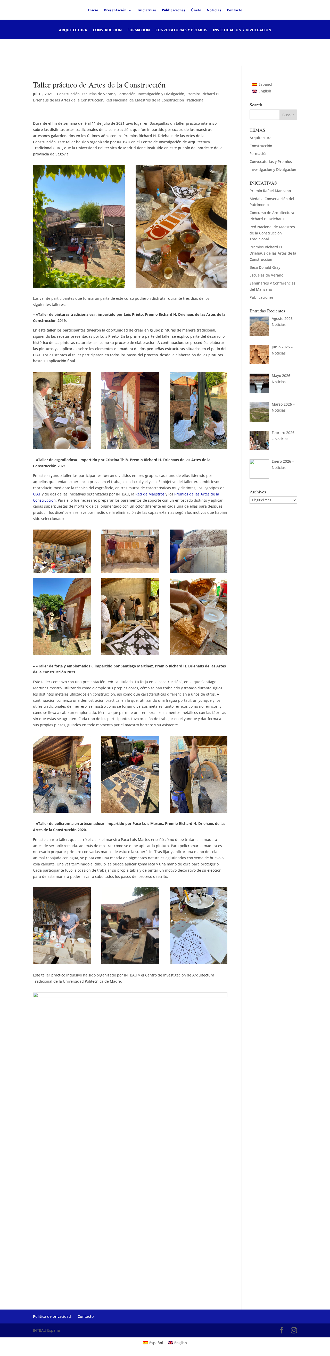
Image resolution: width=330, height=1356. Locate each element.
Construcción (107, 30)
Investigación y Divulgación (242, 30)
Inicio (93, 10)
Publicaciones (173, 10)
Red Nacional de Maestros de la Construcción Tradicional (154, 100)
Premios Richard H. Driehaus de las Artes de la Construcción (273, 253)
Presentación (115, 10)
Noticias (214, 10)
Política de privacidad (52, 1316)
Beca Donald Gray (265, 267)
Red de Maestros (149, 494)
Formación (138, 30)
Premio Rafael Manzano (270, 190)
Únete (196, 10)
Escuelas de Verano (99, 93)
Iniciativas (146, 10)
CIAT (37, 494)
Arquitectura (73, 30)
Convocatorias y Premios (181, 30)
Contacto (234, 10)
